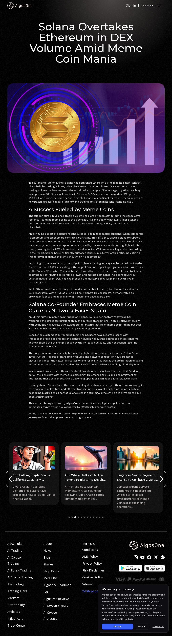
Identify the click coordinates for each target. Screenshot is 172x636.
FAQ (46, 592)
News (47, 550)
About (48, 544)
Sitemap (88, 584)
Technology (15, 584)
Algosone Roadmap (57, 585)
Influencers (15, 619)
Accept (117, 626)
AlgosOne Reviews (57, 599)
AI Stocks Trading (20, 577)
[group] (34, 473)
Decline (142, 626)
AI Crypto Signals (56, 606)
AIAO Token (15, 544)
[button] (69, 517)
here (96, 413)
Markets (13, 598)
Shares (48, 564)
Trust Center (16, 625)
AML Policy (90, 557)
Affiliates (13, 612)
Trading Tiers (17, 591)
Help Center (52, 571)
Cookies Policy (92, 577)
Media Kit (50, 578)
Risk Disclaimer (93, 570)
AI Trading (14, 550)
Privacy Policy (92, 563)
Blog (47, 557)
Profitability (16, 605)
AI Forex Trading (19, 570)
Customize (158, 626)
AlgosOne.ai (73, 403)
